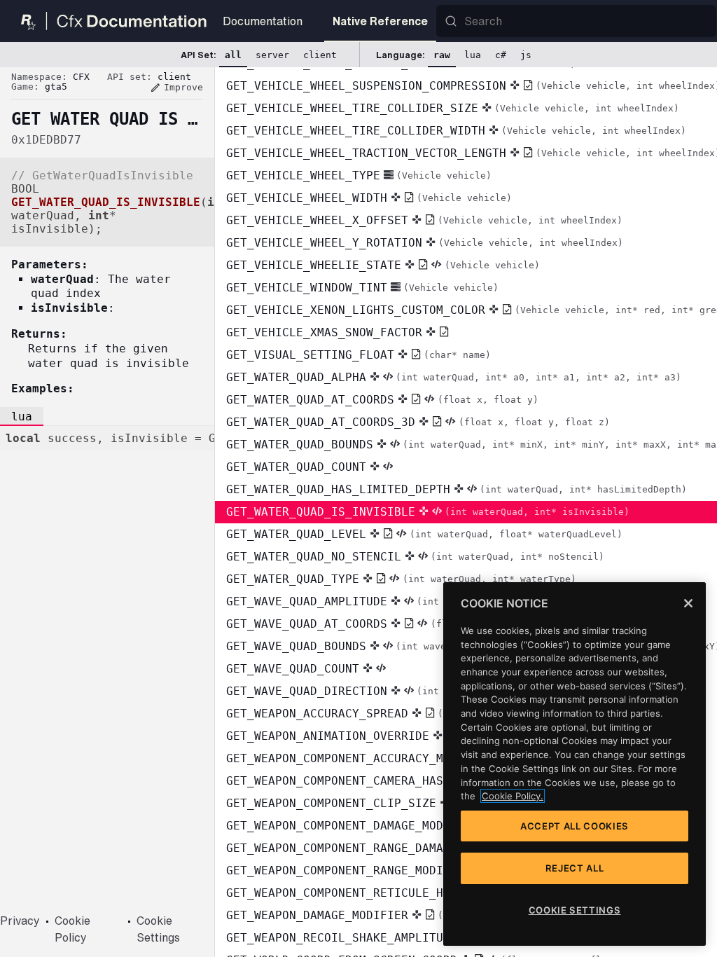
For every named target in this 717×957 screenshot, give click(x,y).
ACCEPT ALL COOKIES (574, 826)
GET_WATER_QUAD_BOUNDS (471, 444)
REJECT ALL (574, 868)
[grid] (466, 512)
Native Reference (380, 21)
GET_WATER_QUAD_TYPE (401, 579)
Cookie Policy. (512, 795)
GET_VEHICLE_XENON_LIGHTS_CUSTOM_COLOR (471, 310)
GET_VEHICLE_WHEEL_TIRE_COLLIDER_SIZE (452, 108)
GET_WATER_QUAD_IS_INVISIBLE (427, 511)
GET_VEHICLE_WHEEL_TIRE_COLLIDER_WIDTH (456, 130)
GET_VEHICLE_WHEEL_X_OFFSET (424, 220)
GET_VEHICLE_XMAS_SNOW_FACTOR (324, 332)
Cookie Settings (158, 929)
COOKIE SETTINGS (575, 910)
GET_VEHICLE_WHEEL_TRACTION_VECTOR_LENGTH (471, 153)
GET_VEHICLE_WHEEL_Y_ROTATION (424, 242)
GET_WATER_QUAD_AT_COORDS (382, 399)
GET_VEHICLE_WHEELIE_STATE (383, 265)
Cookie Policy (72, 929)
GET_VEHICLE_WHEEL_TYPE (359, 175)
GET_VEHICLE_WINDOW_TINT (362, 287)
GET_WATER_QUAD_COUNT (296, 467)
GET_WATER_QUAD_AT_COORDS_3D (418, 422)
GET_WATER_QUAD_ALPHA (453, 377)
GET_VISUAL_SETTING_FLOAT (358, 355)
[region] (574, 764)
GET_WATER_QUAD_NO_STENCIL (415, 556)
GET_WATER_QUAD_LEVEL (424, 534)
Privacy (20, 920)
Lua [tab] (21, 416)
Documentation (262, 21)
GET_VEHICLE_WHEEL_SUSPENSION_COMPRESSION (471, 85)
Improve (176, 87)
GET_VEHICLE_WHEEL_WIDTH (369, 198)
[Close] (688, 603)
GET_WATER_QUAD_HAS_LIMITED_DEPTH (456, 489)
